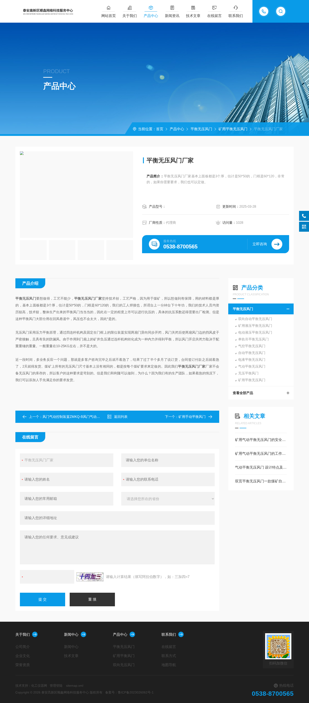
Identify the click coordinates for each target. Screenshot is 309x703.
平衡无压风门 (201, 129)
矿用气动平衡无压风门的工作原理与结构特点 (261, 453)
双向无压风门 (124, 665)
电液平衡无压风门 (251, 359)
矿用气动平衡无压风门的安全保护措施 (261, 440)
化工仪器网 (39, 685)
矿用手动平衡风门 (192, 417)
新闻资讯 (172, 16)
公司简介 (22, 647)
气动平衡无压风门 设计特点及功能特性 (261, 467)
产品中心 (151, 16)
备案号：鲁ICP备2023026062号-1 (129, 692)
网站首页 (108, 16)
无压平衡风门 (248, 373)
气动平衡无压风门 (251, 366)
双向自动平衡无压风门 (255, 319)
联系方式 (169, 656)
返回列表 (121, 417)
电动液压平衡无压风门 (255, 332)
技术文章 (193, 16)
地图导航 (169, 665)
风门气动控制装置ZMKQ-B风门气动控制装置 (76, 417)
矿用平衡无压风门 (233, 129)
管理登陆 (56, 685)
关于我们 (129, 16)
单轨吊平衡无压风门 (253, 339)
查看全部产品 (243, 393)
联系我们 (235, 16)
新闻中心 (71, 634)
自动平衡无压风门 (251, 353)
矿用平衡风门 (124, 656)
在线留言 (214, 16)
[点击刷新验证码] (90, 576)
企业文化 (22, 656)
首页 (159, 129)
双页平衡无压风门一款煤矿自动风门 (261, 481)
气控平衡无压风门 (251, 346)
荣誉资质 (22, 665)
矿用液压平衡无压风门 (255, 325)
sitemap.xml (74, 685)
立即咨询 (259, 244)
